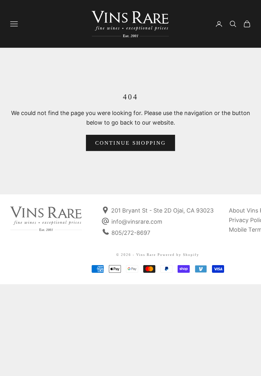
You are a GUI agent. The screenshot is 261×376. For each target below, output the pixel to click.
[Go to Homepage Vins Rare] (46, 223)
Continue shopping (130, 143)
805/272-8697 (130, 232)
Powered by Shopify (178, 255)
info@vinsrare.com (136, 221)
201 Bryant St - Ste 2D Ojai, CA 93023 (161, 210)
